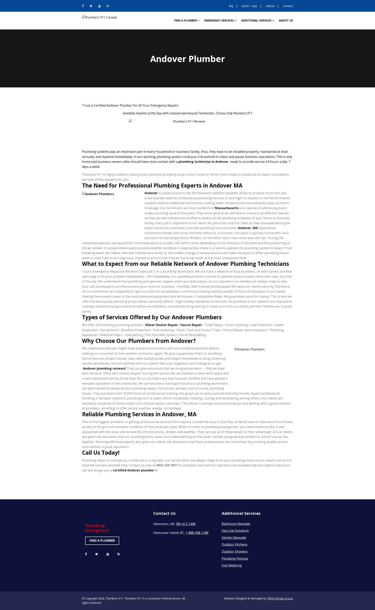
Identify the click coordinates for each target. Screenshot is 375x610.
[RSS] (108, 6)
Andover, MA (248, 228)
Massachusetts (227, 208)
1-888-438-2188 (197, 533)
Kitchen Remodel (234, 537)
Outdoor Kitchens (234, 544)
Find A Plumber (185, 20)
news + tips (249, 6)
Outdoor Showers (235, 551)
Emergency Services (219, 20)
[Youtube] (99, 6)
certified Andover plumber (133, 470)
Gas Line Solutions (235, 530)
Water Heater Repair (161, 325)
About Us (286, 20)
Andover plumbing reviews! (104, 368)
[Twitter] (91, 6)
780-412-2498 (186, 524)
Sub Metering (232, 565)
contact (288, 6)
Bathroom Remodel (236, 524)
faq (231, 6)
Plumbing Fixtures (235, 558)
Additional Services (256, 20)
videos (270, 6)
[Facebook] (83, 6)
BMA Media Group (280, 598)
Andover (151, 193)
